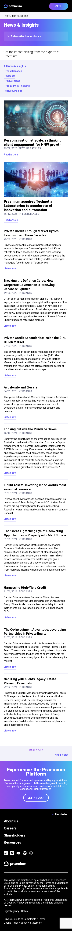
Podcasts (9, 76)
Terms (41, 919)
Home (7, 16)
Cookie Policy (11, 922)
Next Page (61, 755)
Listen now (10, 268)
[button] (58, 6)
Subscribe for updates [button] (25, 36)
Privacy (8, 919)
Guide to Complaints (25, 919)
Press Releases (13, 71)
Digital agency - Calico (16, 911)
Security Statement (31, 922)
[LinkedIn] (6, 853)
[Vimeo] (12, 853)
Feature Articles (13, 90)
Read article (11, 154)
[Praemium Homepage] (13, 6)
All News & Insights (15, 66)
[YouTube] (18, 853)
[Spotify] (25, 853)
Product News (12, 80)
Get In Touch (36, 797)
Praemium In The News (17, 85)
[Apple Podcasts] (31, 853)
